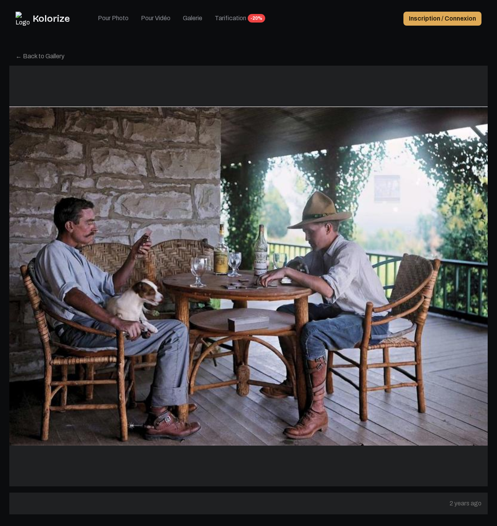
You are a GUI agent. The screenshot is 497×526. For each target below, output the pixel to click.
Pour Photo (113, 18)
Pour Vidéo (155, 18)
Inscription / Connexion (442, 18)
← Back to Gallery (40, 56)
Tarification (230, 18)
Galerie (192, 18)
